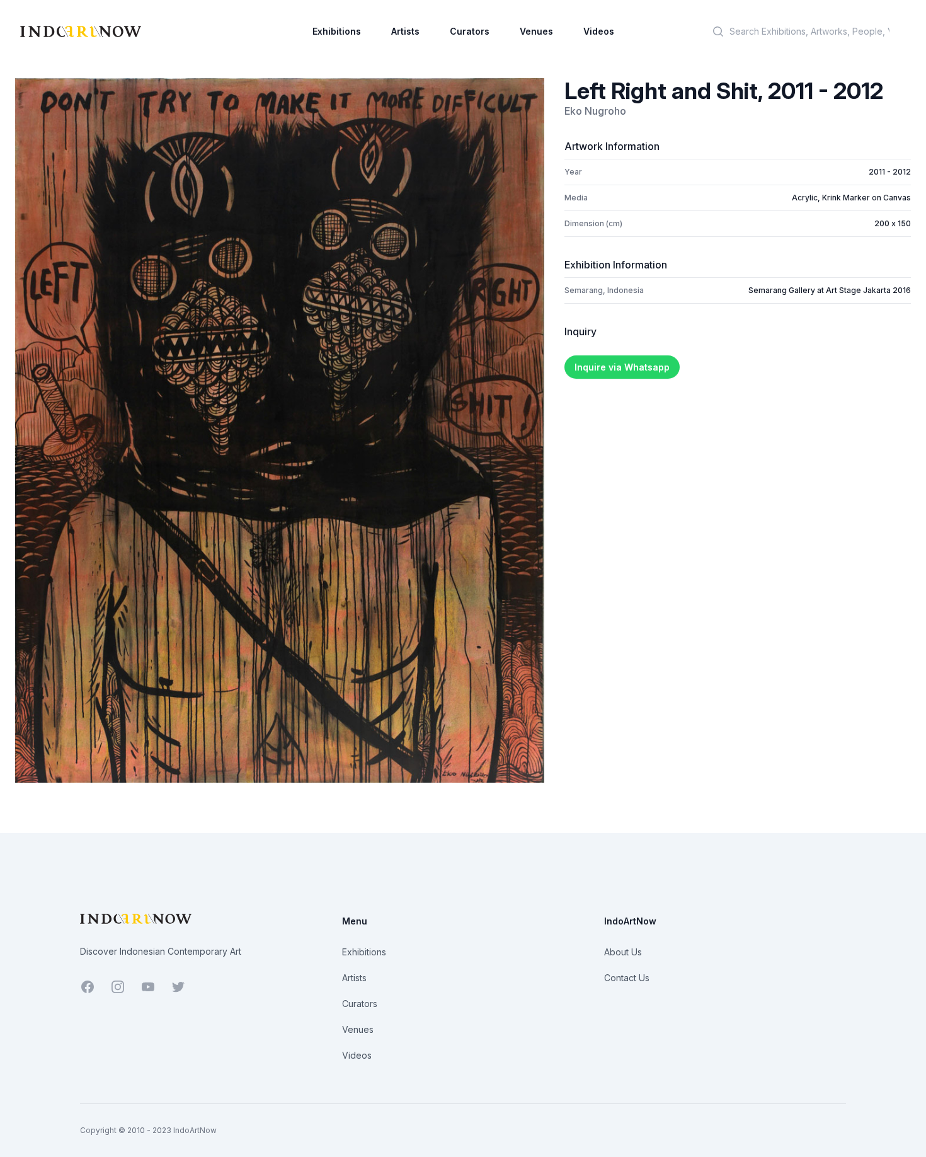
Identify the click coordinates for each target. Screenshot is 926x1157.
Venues (536, 31)
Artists (405, 31)
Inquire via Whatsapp (622, 367)
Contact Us (626, 977)
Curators (469, 31)
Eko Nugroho (595, 111)
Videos (598, 31)
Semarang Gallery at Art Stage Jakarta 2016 (829, 290)
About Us (623, 952)
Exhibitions (336, 31)
